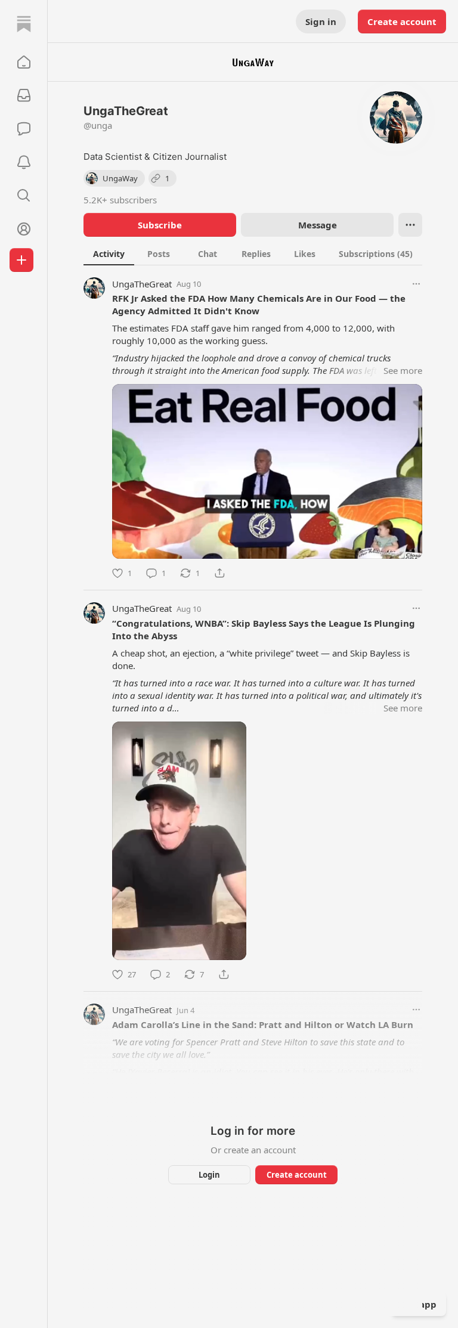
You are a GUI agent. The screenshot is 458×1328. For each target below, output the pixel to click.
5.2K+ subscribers (120, 200)
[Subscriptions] (24, 95)
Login (209, 1174)
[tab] (108, 253)
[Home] (24, 24)
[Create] (21, 260)
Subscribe (160, 225)
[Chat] (24, 128)
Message (317, 225)
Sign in (320, 21)
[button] (24, 62)
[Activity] (24, 162)
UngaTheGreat (142, 284)
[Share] (219, 573)
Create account (402, 21)
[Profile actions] (410, 225)
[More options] (416, 283)
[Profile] (24, 229)
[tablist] (252, 253)
